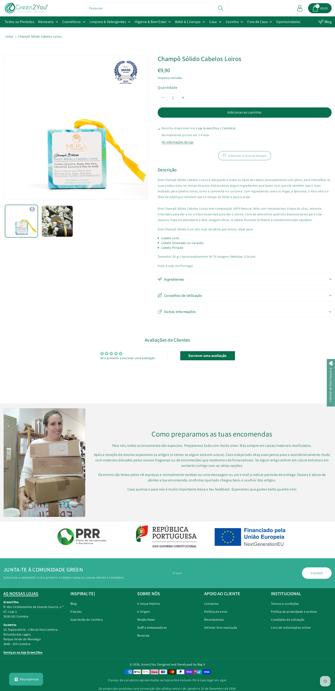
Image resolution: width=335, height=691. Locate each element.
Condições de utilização (287, 619)
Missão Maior (146, 619)
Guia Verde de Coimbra (86, 619)
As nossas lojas (20, 594)
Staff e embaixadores (152, 627)
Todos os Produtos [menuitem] (19, 21)
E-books (76, 612)
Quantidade (167, 87)
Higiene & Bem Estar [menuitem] (150, 21)
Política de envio (215, 612)
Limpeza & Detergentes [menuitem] (108, 21)
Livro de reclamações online (291, 627)
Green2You (149, 664)
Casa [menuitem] (213, 21)
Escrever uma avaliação (207, 355)
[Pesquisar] (221, 8)
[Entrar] (300, 8)
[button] (320, 8)
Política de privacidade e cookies (294, 612)
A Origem (143, 612)
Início (9, 36)
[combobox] (157, 8)
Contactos (211, 604)
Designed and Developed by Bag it (181, 664)
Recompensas (214, 619)
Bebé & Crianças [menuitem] (188, 21)
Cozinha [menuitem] (232, 21)
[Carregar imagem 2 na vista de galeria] (57, 221)
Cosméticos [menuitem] (71, 21)
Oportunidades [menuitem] (288, 21)
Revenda (143, 635)
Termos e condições (285, 604)
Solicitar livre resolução (220, 627)
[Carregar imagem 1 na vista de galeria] (21, 221)
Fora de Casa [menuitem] (257, 21)
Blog (328, 21)
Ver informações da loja (177, 142)
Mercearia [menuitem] (46, 21)
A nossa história (148, 604)
